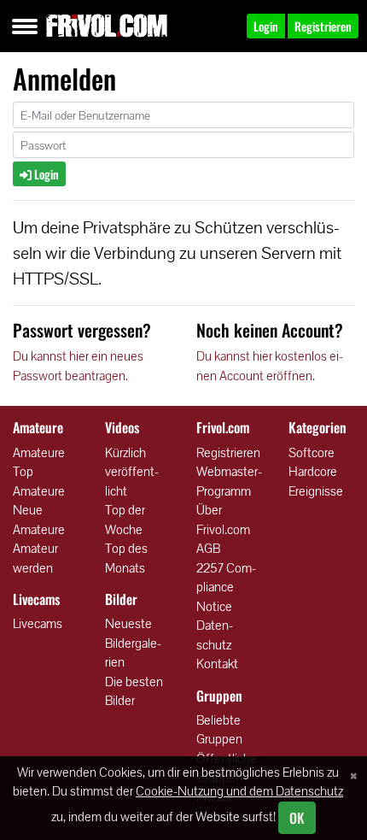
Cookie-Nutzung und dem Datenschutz (239, 791)
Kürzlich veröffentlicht (132, 471)
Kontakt (217, 663)
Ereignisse (315, 491)
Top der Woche (125, 519)
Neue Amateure (39, 519)
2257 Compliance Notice (226, 587)
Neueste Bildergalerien (133, 642)
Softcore (311, 452)
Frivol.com (106, 25)
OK (297, 818)
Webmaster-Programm (229, 481)
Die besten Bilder (134, 691)
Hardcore (312, 471)
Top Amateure (39, 481)
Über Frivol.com (223, 519)
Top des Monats (126, 558)
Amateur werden (35, 558)
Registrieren (228, 452)
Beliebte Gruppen (219, 730)
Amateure (39, 452)
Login (45, 174)
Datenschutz (214, 635)
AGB (208, 548)
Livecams (37, 623)
